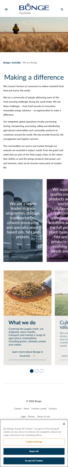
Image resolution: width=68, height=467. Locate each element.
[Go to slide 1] (31, 370)
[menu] (6, 9)
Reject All (33, 451)
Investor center (39, 409)
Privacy (31, 416)
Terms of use (43, 416)
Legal (23, 416)
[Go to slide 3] (41, 370)
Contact (53, 409)
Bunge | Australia (11, 63)
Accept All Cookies (34, 461)
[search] (62, 9)
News (26, 409)
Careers (18, 409)
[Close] (64, 424)
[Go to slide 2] (36, 370)
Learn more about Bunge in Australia (27, 354)
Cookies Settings (34, 442)
